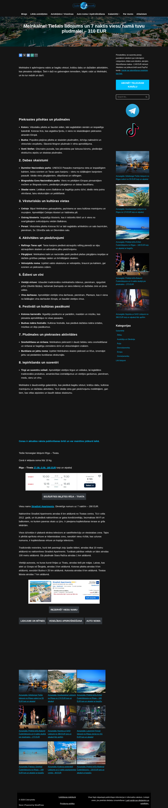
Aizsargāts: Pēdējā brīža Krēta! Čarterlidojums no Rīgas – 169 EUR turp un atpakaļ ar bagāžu (89, 698)
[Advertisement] (64, 97)
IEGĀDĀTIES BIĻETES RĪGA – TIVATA (64, 496)
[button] (119, 14)
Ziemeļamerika (123, 356)
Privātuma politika (67, 804)
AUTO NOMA (93, 621)
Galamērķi (120, 331)
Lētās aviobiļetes (39, 14)
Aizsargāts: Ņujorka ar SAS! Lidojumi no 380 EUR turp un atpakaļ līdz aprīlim (59, 734)
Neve (21, 805)
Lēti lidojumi (121, 360)
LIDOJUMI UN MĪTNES (33, 621)
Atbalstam (141, 14)
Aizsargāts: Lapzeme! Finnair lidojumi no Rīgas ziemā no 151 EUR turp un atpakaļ (90, 734)
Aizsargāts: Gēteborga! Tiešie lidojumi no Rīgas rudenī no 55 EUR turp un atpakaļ (31, 698)
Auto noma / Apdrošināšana (91, 14)
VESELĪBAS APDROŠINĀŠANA (65, 621)
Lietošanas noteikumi (67, 797)
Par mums (128, 14)
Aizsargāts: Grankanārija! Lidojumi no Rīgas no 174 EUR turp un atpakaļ (62, 698)
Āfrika (119, 335)
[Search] (146, 97)
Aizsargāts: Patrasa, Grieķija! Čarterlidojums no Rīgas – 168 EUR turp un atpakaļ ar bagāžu (31, 770)
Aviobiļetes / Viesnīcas (62, 14)
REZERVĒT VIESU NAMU (64, 609)
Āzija (119, 343)
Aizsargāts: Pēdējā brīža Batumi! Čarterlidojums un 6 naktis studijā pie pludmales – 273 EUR (32, 734)
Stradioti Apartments (42, 506)
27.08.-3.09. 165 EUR (45, 467)
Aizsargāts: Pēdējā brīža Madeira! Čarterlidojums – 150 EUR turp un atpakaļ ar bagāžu (90, 770)
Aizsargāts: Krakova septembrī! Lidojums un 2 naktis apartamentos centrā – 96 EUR (62, 770)
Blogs (24, 14)
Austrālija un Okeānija (126, 339)
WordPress (39, 805)
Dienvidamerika (123, 348)
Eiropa (119, 352)
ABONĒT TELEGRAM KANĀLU (132, 85)
